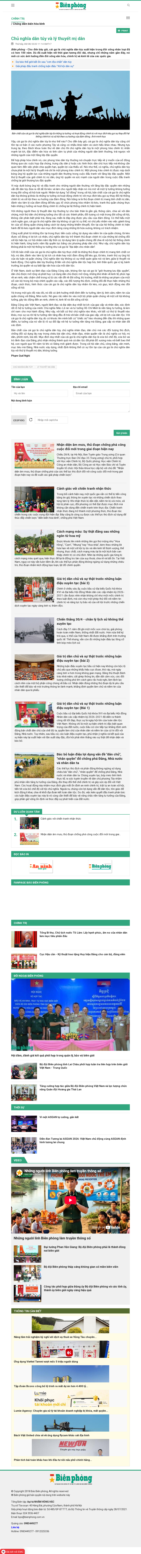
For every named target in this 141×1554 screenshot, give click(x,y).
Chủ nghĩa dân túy (23, 367)
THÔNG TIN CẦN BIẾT (28, 1311)
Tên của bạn (18, 387)
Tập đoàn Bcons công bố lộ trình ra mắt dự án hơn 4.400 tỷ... (51, 1386)
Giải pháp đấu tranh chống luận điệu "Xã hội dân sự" (45, 66)
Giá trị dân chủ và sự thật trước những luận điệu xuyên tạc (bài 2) (89, 658)
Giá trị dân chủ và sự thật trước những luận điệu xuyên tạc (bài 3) (89, 581)
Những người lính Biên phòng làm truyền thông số (52, 1238)
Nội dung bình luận (21, 400)
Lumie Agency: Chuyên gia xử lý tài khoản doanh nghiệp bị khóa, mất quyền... (61, 1410)
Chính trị (20, 923)
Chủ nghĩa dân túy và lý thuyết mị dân (48, 38)
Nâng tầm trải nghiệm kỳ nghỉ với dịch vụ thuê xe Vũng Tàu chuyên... (55, 1337)
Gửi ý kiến (121, 433)
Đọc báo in (21, 854)
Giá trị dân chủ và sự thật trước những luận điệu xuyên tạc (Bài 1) (89, 706)
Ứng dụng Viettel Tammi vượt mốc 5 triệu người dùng (46, 1361)
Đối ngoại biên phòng (28, 975)
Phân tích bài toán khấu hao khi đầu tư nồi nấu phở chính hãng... (53, 1460)
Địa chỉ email (80, 387)
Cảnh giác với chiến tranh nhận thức (84, 488)
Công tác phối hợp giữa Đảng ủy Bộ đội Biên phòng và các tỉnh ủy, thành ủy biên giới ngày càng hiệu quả (85, 1288)
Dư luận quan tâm (27, 811)
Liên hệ (15, 1527)
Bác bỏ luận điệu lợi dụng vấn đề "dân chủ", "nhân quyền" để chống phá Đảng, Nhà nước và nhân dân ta (90, 758)
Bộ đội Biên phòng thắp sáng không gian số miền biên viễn (81, 1266)
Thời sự (19, 1107)
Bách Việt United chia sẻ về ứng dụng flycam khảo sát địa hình (51, 1435)
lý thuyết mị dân (46, 367)
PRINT (124, 30)
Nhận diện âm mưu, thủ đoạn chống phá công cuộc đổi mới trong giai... (81, 834)
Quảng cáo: (24, 1523)
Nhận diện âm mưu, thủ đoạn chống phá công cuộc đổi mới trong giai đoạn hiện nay (91, 447)
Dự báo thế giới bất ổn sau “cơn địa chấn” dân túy (44, 61)
